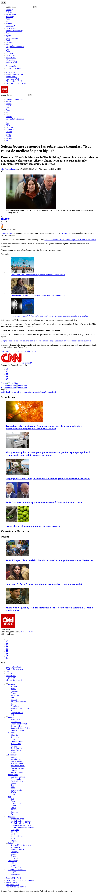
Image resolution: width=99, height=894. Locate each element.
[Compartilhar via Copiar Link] (10, 219)
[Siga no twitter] (7, 372)
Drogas (13, 856)
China (13, 794)
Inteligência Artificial (14, 31)
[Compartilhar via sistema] (2, 224)
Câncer (13, 854)
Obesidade (15, 858)
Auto (8, 51)
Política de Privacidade (14, 75)
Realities (9, 136)
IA (7, 114)
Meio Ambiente (16, 741)
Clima (13, 739)
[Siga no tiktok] (7, 379)
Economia (10, 26)
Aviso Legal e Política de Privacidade (20, 880)
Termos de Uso (11, 77)
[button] (49, 192)
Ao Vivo (14, 686)
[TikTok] (7, 656)
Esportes (9, 23)
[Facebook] (7, 644)
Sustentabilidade (17, 772)
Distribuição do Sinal (14, 81)
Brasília (13, 752)
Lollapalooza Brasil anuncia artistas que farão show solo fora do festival (38, 275)
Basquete (14, 832)
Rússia (13, 792)
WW (7, 108)
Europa (13, 783)
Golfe (13, 838)
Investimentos (16, 759)
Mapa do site (11, 678)
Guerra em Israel (17, 779)
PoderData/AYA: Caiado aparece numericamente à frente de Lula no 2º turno (44, 502)
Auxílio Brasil (16, 744)
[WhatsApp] (7, 659)
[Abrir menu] (3, 2)
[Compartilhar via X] (4, 219)
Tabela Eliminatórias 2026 (21, 825)
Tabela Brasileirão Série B (21, 823)
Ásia (12, 786)
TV (7, 140)
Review (9, 49)
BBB (8, 125)
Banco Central (16, 761)
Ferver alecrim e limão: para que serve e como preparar (33, 526)
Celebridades (11, 129)
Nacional (9, 17)
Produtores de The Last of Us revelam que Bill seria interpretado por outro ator (41, 295)
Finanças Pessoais (17, 768)
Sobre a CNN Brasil (13, 878)
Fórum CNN (11, 58)
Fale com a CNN (12, 79)
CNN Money (11, 28)
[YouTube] (7, 647)
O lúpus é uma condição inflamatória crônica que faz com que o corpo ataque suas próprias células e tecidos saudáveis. (46, 341)
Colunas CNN (11, 62)
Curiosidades (16, 867)
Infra (7, 21)
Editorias (11, 684)
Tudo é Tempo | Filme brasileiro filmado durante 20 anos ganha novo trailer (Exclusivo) (49, 560)
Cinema (9, 132)
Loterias (14, 770)
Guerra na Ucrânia (18, 777)
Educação (9, 53)
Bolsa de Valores (17, 763)
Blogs (8, 671)
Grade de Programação (14, 669)
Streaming (10, 138)
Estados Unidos (17, 781)
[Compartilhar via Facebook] (2, 219)
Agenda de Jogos (17, 819)
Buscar (8, 7)
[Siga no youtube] (7, 377)
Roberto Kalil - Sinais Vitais (21, 845)
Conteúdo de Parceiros (15, 531)
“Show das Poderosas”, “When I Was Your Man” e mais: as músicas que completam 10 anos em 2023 (49, 316)
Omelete (5, 536)
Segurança (15, 737)
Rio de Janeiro (16, 748)
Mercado (14, 757)
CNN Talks (10, 55)
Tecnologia (10, 44)
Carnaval (9, 127)
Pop (7, 33)
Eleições (9, 12)
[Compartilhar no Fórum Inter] (2, 227)
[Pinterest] (7, 654)
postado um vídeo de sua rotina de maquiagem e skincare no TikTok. (70, 240)
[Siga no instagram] (7, 369)
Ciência (9, 42)
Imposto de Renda (18, 766)
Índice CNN (15, 719)
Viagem (14, 872)
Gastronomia (15, 874)
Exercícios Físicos (17, 849)
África (13, 788)
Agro (8, 19)
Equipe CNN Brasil (13, 68)
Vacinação (14, 852)
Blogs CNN (10, 60)
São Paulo (14, 746)
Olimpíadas (15, 830)
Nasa (12, 863)
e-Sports (14, 841)
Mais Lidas (8, 397)
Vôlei (13, 834)
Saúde (8, 40)
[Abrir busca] (35, 7)
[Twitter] (7, 642)
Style (8, 36)
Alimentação (15, 847)
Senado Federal (16, 726)
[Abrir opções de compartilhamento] (5, 222)
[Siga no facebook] (7, 374)
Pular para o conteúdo (14, 99)
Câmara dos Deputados (19, 724)
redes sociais (66, 233)
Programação (11, 66)
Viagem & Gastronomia (15, 47)
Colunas (9, 673)
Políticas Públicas (17, 730)
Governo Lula (16, 722)
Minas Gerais (16, 750)
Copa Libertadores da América (22, 827)
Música (8, 134)
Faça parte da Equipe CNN (16, 83)
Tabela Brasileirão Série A (21, 821)
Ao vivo (9, 101)
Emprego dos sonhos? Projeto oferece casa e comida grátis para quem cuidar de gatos (48, 478)
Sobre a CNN (11, 72)
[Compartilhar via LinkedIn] (6, 219)
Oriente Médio (16, 790)
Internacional (11, 14)
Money (8, 106)
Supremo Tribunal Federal (21, 728)
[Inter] (7, 639)
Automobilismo (16, 836)
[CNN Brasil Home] (14, 92)
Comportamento (12, 38)
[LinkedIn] (7, 651)
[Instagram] (7, 649)
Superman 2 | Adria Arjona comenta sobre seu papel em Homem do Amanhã (44, 584)
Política (8, 10)
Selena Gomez (6, 233)
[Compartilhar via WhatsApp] (8, 219)
